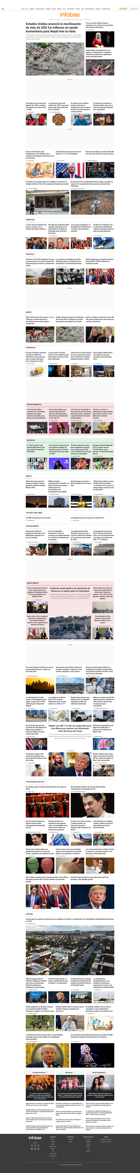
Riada (80, 19)
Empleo (70, 1141)
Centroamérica (71, 9)
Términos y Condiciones (106, 1139)
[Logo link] (70, 14)
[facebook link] (32, 1145)
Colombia (48, 9)
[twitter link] (35, 1145)
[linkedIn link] (38, 1149)
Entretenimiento (106, 9)
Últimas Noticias (89, 9)
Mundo (78, 9)
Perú (64, 9)
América (53, 1139)
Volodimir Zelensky (87, 19)
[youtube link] (32, 1149)
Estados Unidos (40, 9)
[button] (2, 9)
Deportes (97, 9)
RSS (53, 1158)
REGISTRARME (123, 8)
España (54, 9)
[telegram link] (35, 1149)
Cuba (82, 9)
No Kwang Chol (57, 19)
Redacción (70, 1139)
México (59, 9)
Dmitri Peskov (75, 19)
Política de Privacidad (106, 1141)
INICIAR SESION (134, 8)
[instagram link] (38, 1145)
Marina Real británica (66, 19)
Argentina (32, 9)
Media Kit (88, 1151)
